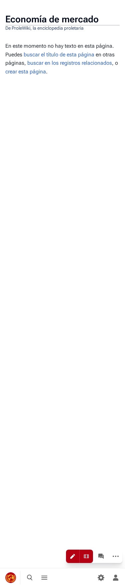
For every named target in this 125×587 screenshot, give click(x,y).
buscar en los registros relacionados (69, 63)
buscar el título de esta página (59, 54)
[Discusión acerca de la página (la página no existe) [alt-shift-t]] (101, 556)
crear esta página (25, 71)
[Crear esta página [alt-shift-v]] (72, 556)
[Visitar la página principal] (10, 577)
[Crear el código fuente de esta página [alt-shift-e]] (86, 556)
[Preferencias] (101, 577)
